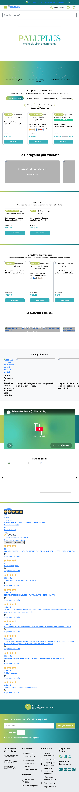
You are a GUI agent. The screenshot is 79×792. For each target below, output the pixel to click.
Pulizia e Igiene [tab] (30, 105)
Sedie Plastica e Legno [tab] (50, 98)
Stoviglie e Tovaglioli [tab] (33, 98)
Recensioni (29, 760)
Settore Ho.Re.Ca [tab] (67, 98)
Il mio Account (31, 770)
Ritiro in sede (30, 757)
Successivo (19, 543)
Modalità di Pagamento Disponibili (48, 771)
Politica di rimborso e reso (50, 754)
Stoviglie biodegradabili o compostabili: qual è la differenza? (36, 384)
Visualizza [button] (14, 141)
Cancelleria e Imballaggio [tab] (46, 105)
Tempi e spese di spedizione (49, 764)
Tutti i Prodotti (49, 783)
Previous (2, 478)
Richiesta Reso (50, 759)
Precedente (9, 543)
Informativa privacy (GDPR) (50, 778)
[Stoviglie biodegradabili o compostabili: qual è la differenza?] (36, 369)
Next (76, 478)
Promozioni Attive (29, 765)
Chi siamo (29, 753)
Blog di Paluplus (50, 787)
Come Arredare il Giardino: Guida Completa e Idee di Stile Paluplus (9, 385)
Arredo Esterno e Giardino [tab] (15, 98)
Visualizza (38, 141)
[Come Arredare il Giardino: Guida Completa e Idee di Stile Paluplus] (9, 365)
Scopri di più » (32, 174)
